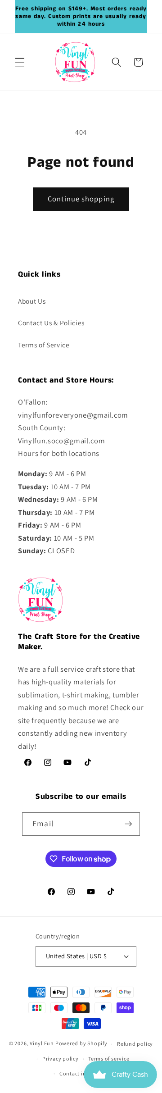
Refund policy (135, 1043)
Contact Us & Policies (51, 322)
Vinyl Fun (42, 1043)
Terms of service (108, 1058)
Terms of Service (44, 344)
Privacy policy (60, 1058)
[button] (20, 62)
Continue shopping (81, 199)
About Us (31, 300)
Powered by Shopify (81, 1043)
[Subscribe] (128, 824)
